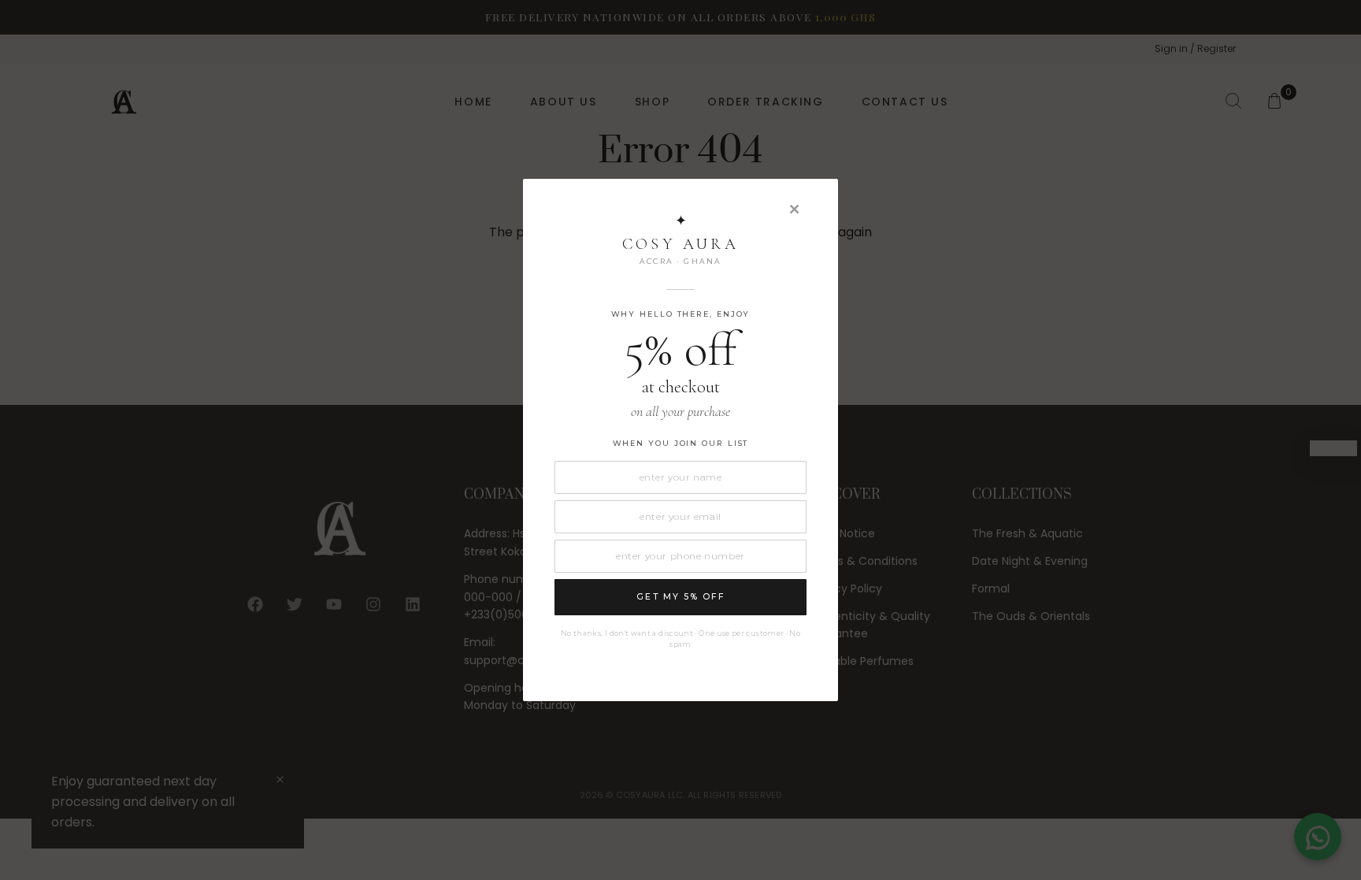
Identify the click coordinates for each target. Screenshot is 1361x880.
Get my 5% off (680, 597)
